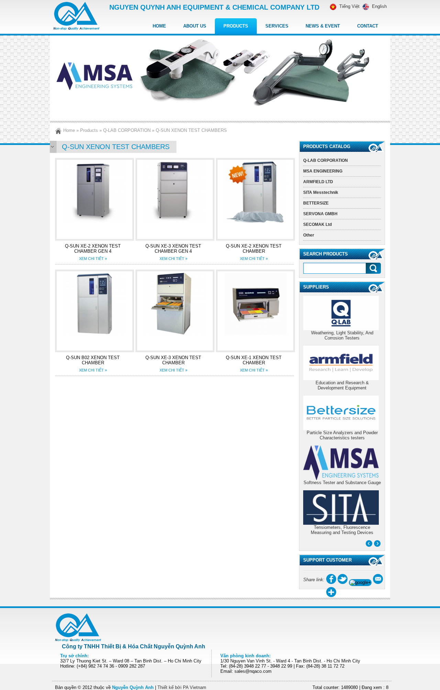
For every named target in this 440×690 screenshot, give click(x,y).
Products (235, 26)
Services (276, 26)
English (379, 6)
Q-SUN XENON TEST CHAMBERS (191, 130)
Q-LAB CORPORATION (127, 130)
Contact (367, 26)
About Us (194, 26)
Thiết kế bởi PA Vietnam (181, 687)
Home (159, 26)
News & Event (323, 26)
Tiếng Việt (349, 6)
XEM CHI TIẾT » (93, 259)
